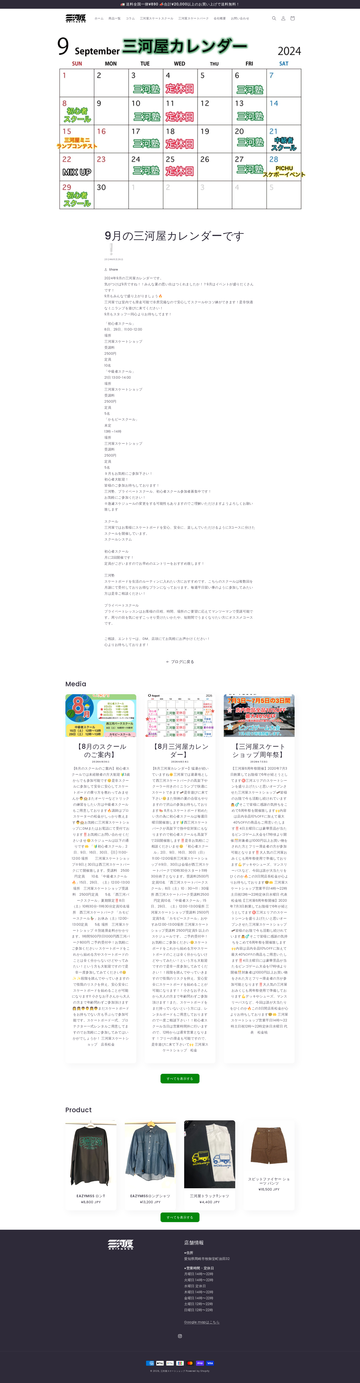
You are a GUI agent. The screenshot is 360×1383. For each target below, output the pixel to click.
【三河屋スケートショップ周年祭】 (259, 751)
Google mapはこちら (202, 1322)
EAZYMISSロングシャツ (150, 1196)
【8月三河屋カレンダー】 (180, 751)
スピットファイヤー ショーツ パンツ (269, 1181)
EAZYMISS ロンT (91, 1196)
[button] (274, 18)
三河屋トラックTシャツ (209, 1196)
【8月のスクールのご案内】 (100, 751)
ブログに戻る (182, 661)
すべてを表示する (180, 1078)
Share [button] (113, 269)
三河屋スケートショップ (173, 1371)
